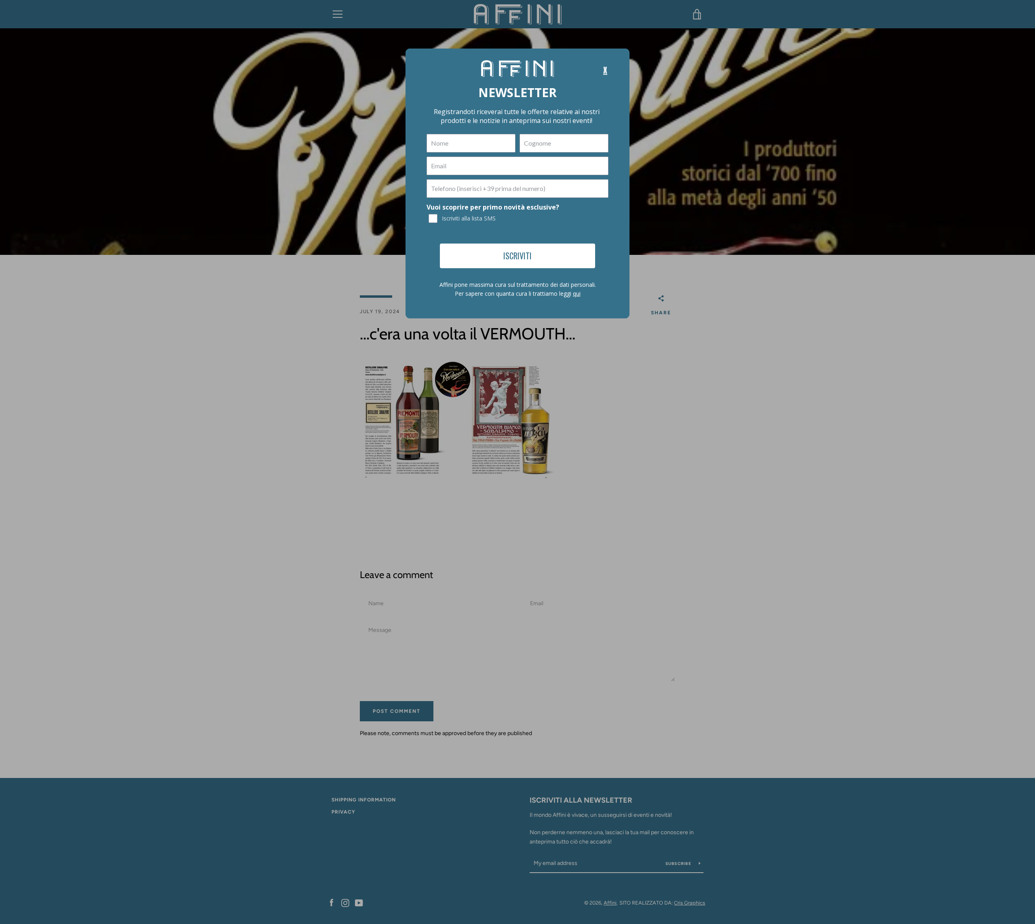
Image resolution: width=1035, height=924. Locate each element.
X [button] (605, 70)
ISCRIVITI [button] (517, 256)
